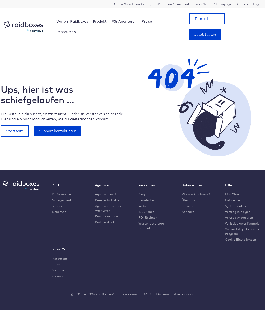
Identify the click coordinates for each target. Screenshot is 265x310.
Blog (141, 194)
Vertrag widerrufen (239, 218)
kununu (57, 276)
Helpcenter (233, 200)
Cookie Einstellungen (240, 240)
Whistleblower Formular (243, 223)
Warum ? (196, 194)
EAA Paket (146, 212)
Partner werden (106, 216)
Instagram (59, 258)
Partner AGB (104, 222)
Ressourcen (66, 31)
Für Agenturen (124, 21)
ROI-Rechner (147, 218)
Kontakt (188, 212)
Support (58, 206)
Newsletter (146, 200)
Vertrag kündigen (238, 212)
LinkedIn (58, 264)
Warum (72, 21)
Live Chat (232, 194)
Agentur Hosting (107, 194)
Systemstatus (235, 206)
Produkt (100, 21)
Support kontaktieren (57, 131)
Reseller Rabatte (107, 200)
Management (61, 200)
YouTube (58, 270)
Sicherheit (59, 212)
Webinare (145, 206)
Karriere (188, 206)
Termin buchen (207, 18)
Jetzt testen (205, 34)
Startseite (15, 131)
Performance (61, 194)
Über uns (188, 200)
